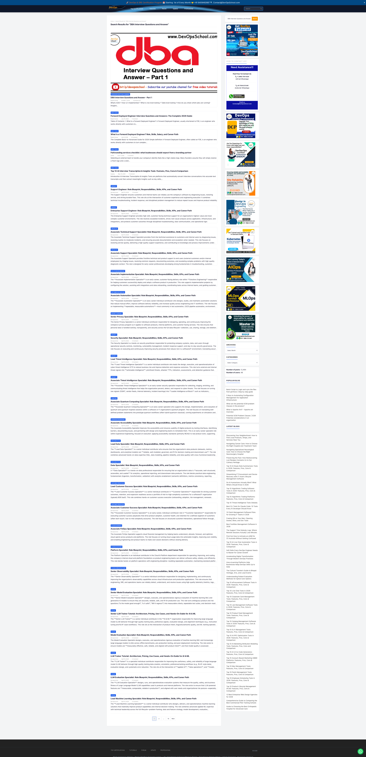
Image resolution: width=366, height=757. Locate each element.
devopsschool (114, 192)
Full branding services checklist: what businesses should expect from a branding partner (151, 152)
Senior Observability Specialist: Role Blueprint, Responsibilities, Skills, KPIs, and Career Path (152, 571)
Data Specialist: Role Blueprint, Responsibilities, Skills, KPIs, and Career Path (145, 465)
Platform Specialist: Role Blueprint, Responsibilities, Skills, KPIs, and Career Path (147, 550)
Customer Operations (117, 483)
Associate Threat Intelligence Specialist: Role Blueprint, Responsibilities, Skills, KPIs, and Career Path (156, 380)
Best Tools (114, 112)
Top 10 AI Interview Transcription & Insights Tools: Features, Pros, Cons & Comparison (149, 171)
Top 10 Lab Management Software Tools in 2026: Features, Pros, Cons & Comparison (242, 607)
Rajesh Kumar (114, 100)
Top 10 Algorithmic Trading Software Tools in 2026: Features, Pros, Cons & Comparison (240, 491)
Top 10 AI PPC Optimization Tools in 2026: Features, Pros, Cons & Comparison (240, 638)
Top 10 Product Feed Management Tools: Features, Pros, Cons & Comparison (239, 615)
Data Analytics (115, 440)
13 (168, 718)
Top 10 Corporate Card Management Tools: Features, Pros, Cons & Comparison (240, 599)
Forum (143, 750)
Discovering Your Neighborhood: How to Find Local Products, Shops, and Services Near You (241, 437)
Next (173, 718)
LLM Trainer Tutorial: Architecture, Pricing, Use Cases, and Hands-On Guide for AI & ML (150, 656)
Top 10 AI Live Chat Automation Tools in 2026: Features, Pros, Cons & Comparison (241, 544)
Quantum (114, 398)
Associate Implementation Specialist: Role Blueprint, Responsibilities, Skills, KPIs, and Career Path (155, 274)
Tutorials (133, 750)
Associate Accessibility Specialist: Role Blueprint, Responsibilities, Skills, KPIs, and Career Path (154, 423)
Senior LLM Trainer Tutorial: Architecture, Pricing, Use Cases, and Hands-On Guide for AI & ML (153, 614)
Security (113, 334)
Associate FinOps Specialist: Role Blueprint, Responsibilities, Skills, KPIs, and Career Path (151, 529)
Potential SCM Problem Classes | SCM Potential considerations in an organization (241, 418)
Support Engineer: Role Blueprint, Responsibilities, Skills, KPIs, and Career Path (146, 189)
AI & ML (113, 589)
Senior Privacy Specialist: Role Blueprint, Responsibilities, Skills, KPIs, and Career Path (149, 317)
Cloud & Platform (116, 546)
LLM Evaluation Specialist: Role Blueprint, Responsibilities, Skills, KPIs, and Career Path (150, 677)
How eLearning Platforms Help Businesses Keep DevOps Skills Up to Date (240, 564)
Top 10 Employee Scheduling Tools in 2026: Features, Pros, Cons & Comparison (240, 680)
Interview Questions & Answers (120, 94)
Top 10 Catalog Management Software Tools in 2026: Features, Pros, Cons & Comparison (241, 623)
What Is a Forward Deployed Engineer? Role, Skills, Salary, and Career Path (144, 134)
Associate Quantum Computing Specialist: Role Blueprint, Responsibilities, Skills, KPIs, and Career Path (157, 401)
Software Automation (117, 292)
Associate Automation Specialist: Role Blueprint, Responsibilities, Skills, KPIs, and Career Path (153, 295)
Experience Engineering (118, 419)
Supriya (113, 174)
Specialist (114, 228)
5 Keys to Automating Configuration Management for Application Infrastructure (240, 397)
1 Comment (135, 119)
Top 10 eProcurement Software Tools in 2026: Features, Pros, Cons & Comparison (241, 584)
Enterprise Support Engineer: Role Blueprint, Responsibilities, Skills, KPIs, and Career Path (151, 211)
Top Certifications (118, 750)
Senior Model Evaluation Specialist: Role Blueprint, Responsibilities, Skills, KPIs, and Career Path (154, 592)
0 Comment (134, 137)
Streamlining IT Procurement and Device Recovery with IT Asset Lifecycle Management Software (241, 476)
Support (113, 186)
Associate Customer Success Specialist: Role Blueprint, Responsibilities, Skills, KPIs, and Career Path (156, 508)
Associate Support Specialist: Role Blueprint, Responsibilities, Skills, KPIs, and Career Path (151, 253)
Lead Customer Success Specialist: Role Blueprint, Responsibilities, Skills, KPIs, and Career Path (154, 486)
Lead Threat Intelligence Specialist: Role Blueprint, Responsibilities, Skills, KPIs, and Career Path (154, 359)
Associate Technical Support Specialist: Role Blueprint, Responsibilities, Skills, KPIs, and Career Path (156, 232)
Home (112, 21)
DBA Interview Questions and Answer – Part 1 (131, 97)
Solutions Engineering (117, 271)
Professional (165, 750)
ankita (112, 155)
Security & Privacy (116, 313)
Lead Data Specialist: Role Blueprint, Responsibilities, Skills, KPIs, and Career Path (148, 444)
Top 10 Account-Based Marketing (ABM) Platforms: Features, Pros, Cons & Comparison (241, 660)
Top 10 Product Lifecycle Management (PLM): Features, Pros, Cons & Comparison (241, 688)
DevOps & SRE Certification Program (146, 2)
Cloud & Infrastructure (118, 568)
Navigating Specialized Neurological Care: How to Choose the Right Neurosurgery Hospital (240, 452)
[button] (360, 751)
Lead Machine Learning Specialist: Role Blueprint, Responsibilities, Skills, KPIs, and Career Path (153, 698)
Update (153, 750)
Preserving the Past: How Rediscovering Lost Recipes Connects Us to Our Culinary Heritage (241, 460)
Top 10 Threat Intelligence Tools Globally (241, 503)
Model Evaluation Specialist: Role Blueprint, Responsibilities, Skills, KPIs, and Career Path (151, 635)
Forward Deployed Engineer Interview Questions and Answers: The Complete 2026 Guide (151, 116)
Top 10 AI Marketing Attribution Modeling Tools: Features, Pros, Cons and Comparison (242, 646)
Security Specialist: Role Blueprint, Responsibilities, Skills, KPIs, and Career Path (147, 338)
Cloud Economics (116, 525)
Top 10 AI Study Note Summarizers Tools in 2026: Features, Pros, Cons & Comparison (242, 468)
